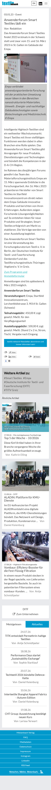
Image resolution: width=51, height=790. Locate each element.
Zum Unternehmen (27, 614)
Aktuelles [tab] (37, 624)
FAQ (25, 737)
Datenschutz (26, 746)
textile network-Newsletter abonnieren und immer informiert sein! (25, 342)
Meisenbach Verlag (25, 732)
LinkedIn (25, 760)
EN (34, 3)
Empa (27, 378)
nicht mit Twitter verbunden (30, 357)
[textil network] (10, 3)
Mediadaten (25, 742)
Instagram (25, 756)
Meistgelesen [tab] (13, 624)
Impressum (25, 751)
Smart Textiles (13, 378)
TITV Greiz (11, 390)
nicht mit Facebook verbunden (5, 352)
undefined (5, 357)
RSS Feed (25, 765)
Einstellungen (9, 361)
